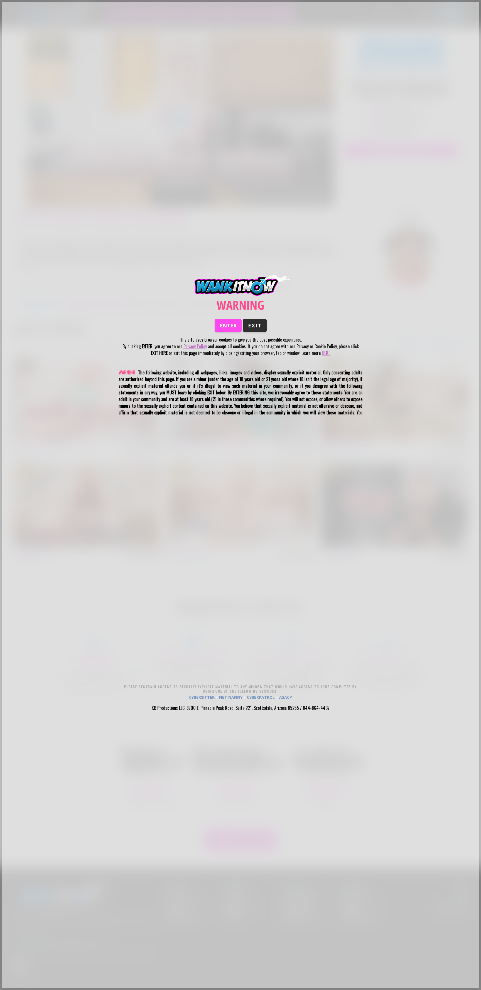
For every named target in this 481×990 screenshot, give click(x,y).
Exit (255, 325)
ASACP (285, 697)
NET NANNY (230, 697)
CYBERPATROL (261, 697)
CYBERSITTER (202, 697)
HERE (326, 353)
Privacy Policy (195, 346)
